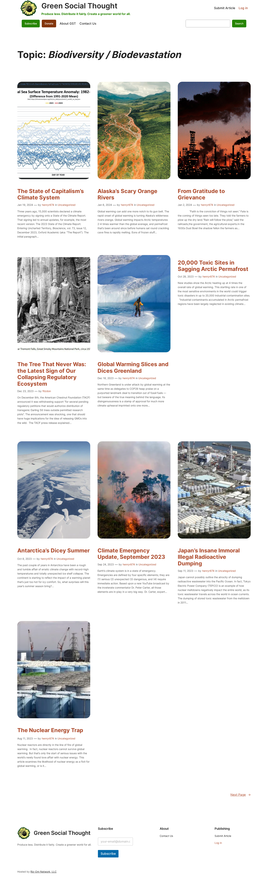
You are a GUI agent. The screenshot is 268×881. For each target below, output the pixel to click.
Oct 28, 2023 (186, 276)
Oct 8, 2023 (24, 558)
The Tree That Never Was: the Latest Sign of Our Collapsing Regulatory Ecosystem (51, 374)
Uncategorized (66, 204)
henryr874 (48, 204)
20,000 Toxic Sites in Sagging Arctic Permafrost (213, 265)
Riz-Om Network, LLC (43, 871)
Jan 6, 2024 (105, 204)
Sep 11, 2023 (185, 570)
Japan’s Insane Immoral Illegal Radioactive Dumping (209, 557)
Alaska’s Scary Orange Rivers (127, 194)
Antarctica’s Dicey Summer (53, 550)
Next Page (240, 795)
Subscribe (108, 853)
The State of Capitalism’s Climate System (50, 194)
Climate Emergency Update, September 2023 (131, 553)
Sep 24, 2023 (106, 564)
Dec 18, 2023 (106, 378)
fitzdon (46, 391)
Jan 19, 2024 (25, 204)
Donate (49, 23)
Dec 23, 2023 (25, 391)
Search (239, 23)
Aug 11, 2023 (25, 738)
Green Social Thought (79, 5)
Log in (243, 8)
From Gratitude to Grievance (201, 194)
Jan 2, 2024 (185, 204)
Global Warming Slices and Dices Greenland (133, 367)
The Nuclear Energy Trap (50, 730)
